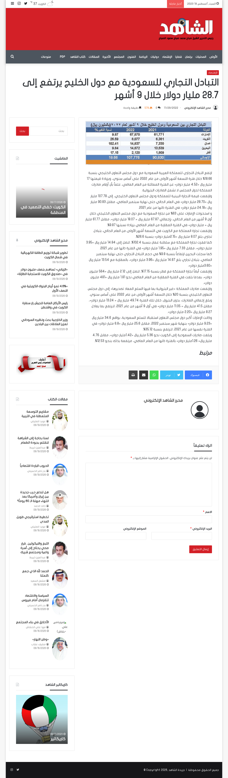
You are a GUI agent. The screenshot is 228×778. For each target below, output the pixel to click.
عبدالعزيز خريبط (37, 447)
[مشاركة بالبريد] (143, 375)
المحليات (200, 56)
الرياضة (143, 56)
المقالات (94, 56)
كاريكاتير (58, 739)
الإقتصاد (167, 56)
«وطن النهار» (40, 639)
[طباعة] (133, 375)
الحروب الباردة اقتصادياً (34, 465)
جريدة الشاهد (177, 770)
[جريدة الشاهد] (186, 29)
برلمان (188, 56)
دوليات (155, 56)
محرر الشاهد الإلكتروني (197, 107)
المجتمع (119, 56)
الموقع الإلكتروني (134, 528)
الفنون (131, 56)
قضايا (178, 56)
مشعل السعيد (38, 581)
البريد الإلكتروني (201, 528)
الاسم (207, 512)
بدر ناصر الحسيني (36, 471)
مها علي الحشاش (36, 627)
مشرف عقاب (38, 644)
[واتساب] (154, 375)
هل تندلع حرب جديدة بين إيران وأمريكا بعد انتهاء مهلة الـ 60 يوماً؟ (33, 497)
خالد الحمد (40, 506)
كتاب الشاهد (78, 56)
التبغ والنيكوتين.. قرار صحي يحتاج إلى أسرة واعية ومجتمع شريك (34, 548)
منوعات (46, 56)
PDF (62, 56)
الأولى (213, 56)
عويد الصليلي (38, 421)
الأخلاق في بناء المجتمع (32, 622)
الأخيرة (106, 56)
